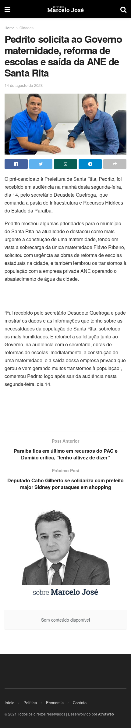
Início (9, 702)
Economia (55, 702)
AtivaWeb (106, 713)
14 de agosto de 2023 (24, 85)
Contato (80, 702)
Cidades (26, 27)
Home (10, 27)
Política (30, 702)
